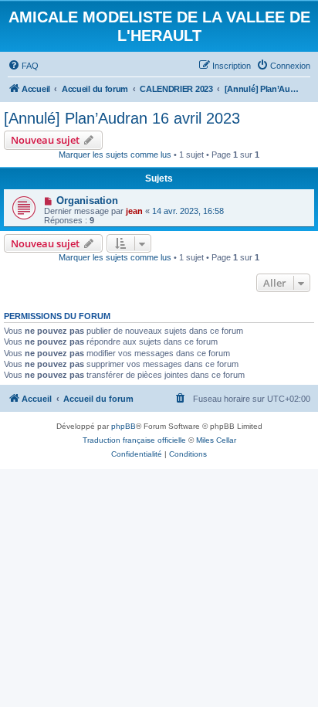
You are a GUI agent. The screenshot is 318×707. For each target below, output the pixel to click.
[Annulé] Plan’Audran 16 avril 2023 (122, 118)
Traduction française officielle (134, 440)
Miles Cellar (216, 440)
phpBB (123, 426)
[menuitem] (23, 65)
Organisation (87, 200)
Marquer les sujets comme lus (115, 154)
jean (134, 211)
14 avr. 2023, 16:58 (188, 211)
